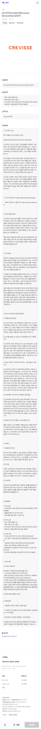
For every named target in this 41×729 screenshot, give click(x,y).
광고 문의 (24, 680)
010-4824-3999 (12, 662)
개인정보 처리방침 (13, 715)
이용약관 (4, 715)
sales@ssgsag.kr (12, 709)
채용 (3, 688)
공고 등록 (24, 684)
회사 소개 (5, 680)
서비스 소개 (5, 684)
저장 (17, 725)
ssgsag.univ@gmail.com (14, 711)
